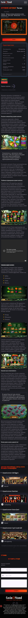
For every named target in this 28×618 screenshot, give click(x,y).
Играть (14, 39)
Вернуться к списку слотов (8, 89)
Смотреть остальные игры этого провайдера (14, 546)
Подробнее (14, 479)
